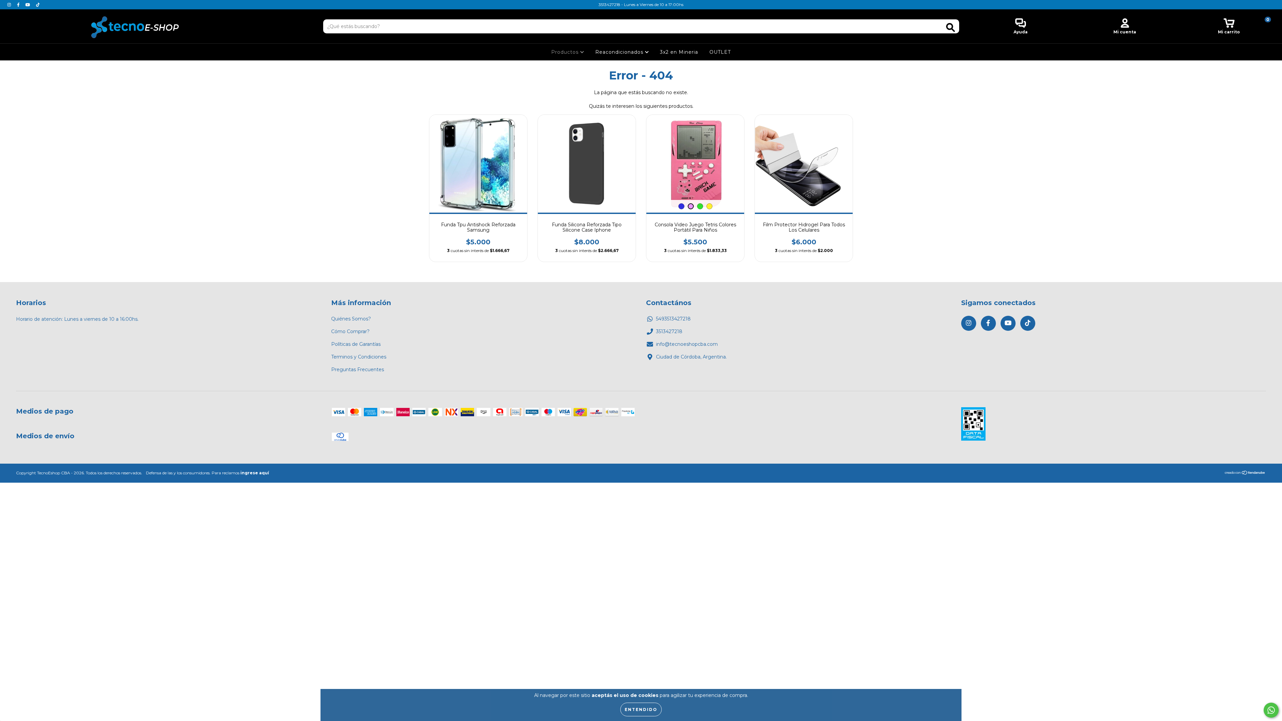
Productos (565, 52)
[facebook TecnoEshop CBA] (19, 5)
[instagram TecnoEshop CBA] (10, 5)
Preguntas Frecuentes (357, 370)
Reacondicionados (620, 52)
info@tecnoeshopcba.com (687, 344)
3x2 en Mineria (679, 52)
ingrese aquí (254, 472)
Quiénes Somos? (351, 319)
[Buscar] (950, 27)
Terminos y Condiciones (358, 357)
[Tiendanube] (1245, 473)
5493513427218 (673, 319)
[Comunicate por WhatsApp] (1271, 710)
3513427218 (669, 331)
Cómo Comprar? (350, 331)
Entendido (641, 709)
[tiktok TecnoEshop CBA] (38, 5)
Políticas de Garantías (356, 344)
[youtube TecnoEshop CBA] (28, 5)
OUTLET (720, 52)
